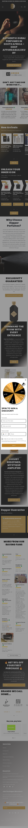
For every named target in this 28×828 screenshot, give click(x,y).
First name (4, 417)
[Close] (25, 380)
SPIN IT (14, 445)
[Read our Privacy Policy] (25, 441)
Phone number (5, 430)
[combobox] (5, 434)
